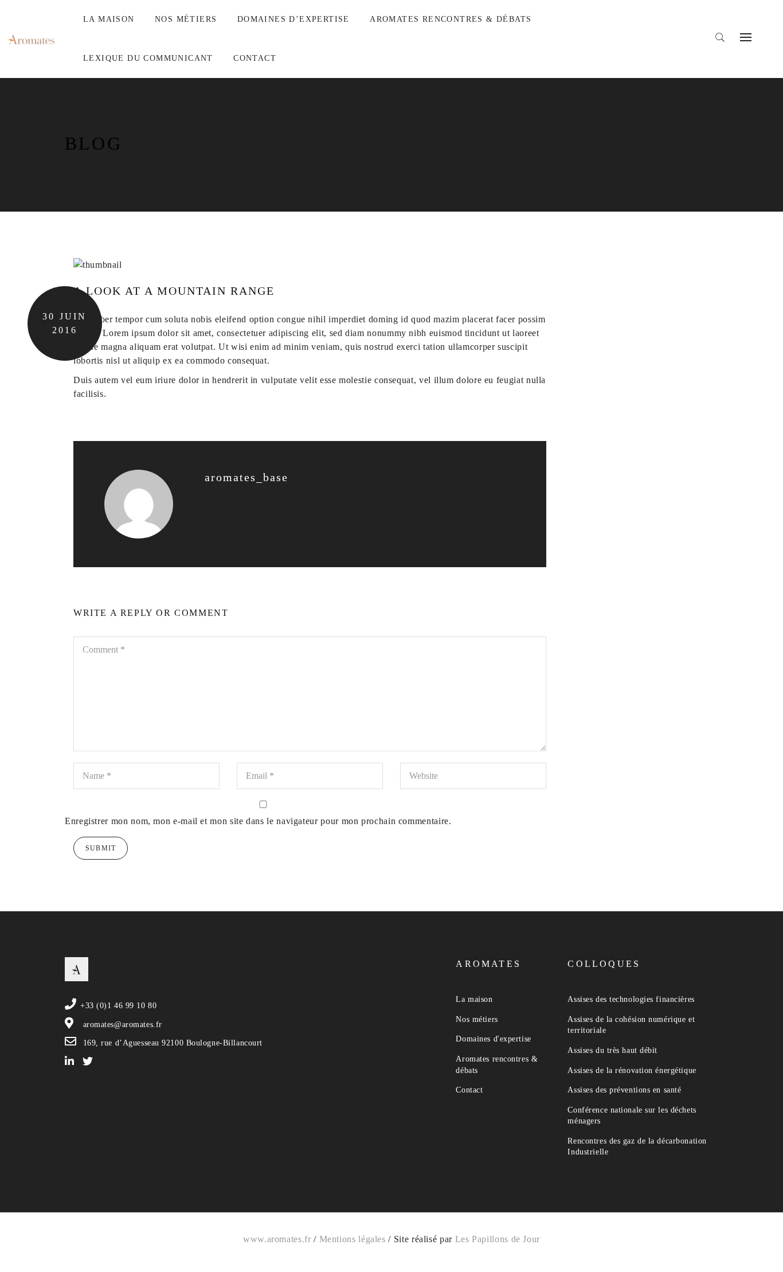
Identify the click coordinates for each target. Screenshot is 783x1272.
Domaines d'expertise (493, 1039)
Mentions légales (352, 1239)
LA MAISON (109, 19)
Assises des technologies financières (630, 999)
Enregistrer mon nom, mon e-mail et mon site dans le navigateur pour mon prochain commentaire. (258, 821)
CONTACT (254, 58)
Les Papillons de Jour (497, 1239)
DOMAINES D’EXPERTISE (293, 19)
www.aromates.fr (277, 1239)
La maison (474, 999)
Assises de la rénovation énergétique (631, 1070)
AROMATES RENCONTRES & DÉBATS (450, 19)
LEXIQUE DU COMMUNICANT (148, 58)
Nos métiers (477, 1019)
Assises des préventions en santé (624, 1090)
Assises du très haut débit (612, 1050)
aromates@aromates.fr (122, 1024)
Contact (469, 1090)
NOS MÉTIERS (186, 19)
